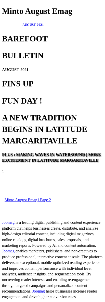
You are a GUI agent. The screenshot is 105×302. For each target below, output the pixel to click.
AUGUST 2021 (33, 25)
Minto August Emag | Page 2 (28, 200)
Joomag (9, 222)
